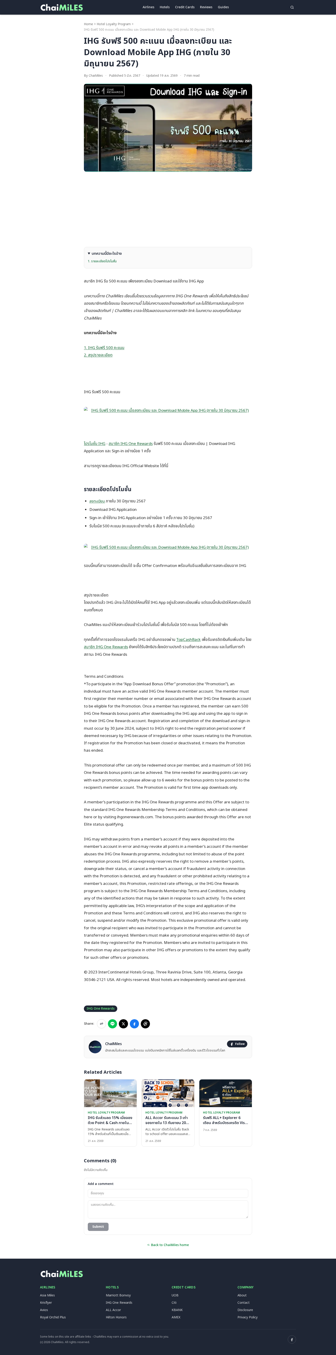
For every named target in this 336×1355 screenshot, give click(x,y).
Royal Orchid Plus (53, 1317)
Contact (243, 1302)
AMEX (176, 1317)
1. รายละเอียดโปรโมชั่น (102, 261)
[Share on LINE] (112, 1023)
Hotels (165, 7)
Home (88, 24)
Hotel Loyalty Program (114, 24)
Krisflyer (46, 1302)
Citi (174, 1302)
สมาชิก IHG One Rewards (131, 444)
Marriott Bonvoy (118, 1295)
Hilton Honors (116, 1317)
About (242, 1295)
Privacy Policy (247, 1317)
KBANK (177, 1310)
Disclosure (245, 1310)
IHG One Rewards (101, 1008)
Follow (240, 1044)
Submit (98, 1226)
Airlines (148, 7)
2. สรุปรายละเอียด (98, 355)
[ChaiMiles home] (61, 7)
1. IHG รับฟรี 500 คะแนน (104, 348)
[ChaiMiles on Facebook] (292, 1339)
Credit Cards (185, 7)
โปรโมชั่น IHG (94, 444)
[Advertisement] (168, 209)
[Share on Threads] (145, 1023)
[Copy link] (101, 1023)
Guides (223, 7)
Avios (44, 1310)
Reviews (206, 7)
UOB (175, 1295)
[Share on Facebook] (134, 1023)
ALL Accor (113, 1310)
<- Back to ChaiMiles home (168, 1245)
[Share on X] (123, 1023)
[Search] (292, 7)
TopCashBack (188, 640)
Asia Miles (47, 1295)
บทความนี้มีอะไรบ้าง (107, 253)
